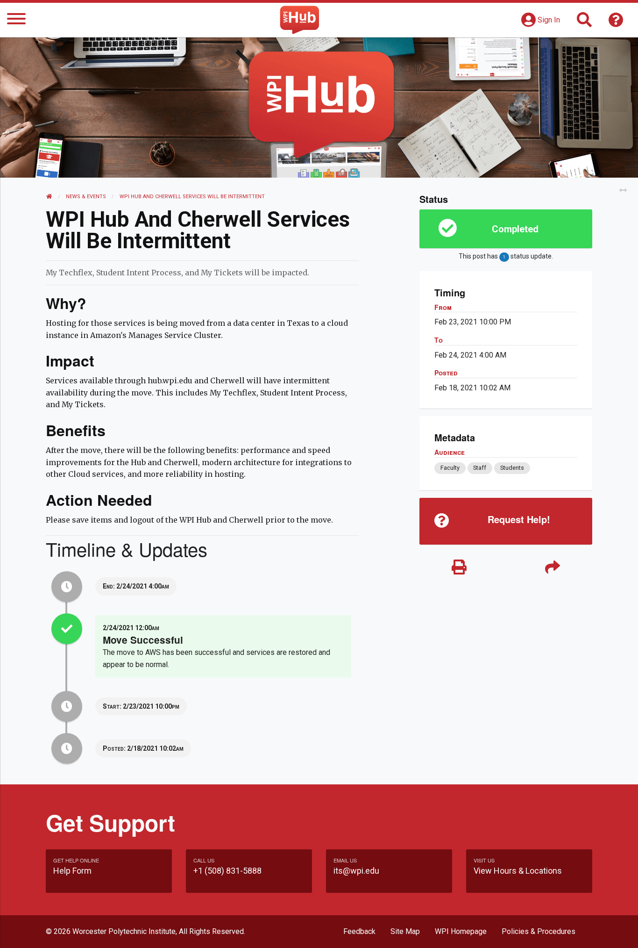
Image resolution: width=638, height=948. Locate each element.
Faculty (450, 467)
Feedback (359, 931)
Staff (479, 467)
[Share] (552, 567)
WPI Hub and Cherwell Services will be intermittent (193, 197)
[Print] (459, 567)
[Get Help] (616, 22)
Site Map (405, 931)
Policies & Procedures (538, 931)
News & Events (86, 197)
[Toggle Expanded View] (623, 190)
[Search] (584, 22)
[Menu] (16, 20)
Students (512, 467)
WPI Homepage (461, 931)
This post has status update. (506, 256)
